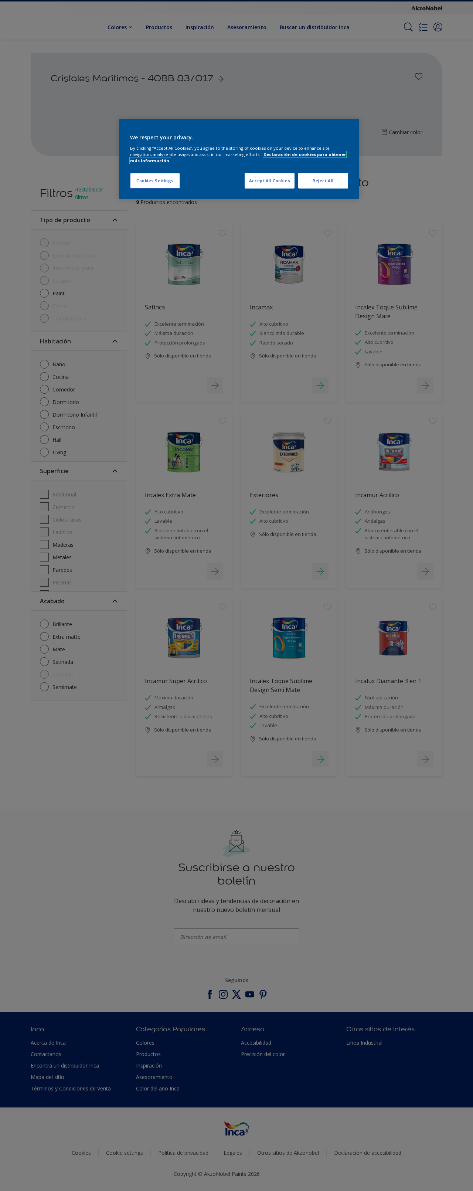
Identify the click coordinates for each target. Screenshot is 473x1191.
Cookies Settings (155, 180)
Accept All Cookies (269, 180)
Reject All (323, 180)
